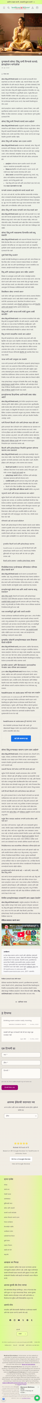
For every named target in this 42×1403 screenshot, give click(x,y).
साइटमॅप (6, 1254)
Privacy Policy (22, 1384)
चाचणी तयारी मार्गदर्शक (10, 1213)
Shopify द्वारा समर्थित (27, 1342)
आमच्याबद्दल (7, 1199)
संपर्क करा (6, 1189)
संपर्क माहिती (21, 1345)
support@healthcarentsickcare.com (14, 1383)
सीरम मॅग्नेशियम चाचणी (8, 390)
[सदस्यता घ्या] (35, 1116)
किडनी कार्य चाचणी (17, 473)
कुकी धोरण (7, 1241)
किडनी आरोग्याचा (23, 304)
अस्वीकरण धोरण (31, 967)
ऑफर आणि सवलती (9, 1208)
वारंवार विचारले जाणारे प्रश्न (11, 1217)
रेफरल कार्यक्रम (8, 1222)
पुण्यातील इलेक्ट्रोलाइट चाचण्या (26, 561)
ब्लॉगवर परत (22, 1002)
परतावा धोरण (37, 1342)
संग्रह (5, 1185)
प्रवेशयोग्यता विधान (9, 1236)
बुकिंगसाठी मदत (8, 1203)
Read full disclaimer (28, 1364)
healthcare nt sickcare (14, 1342)
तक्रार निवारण (8, 1245)
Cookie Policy (26, 1398)
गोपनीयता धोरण (8, 1345)
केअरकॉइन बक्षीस (8, 1227)
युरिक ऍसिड (13, 812)
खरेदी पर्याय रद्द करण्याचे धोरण (32, 1345)
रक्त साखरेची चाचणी (32, 630)
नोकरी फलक (7, 1194)
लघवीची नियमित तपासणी (8, 602)
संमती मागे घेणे (8, 1250)
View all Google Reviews (21, 1164)
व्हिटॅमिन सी (23, 352)
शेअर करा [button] (6, 74)
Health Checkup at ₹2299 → (27, 1389)
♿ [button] (3, 1399)
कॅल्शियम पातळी (13, 441)
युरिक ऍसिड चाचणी (7, 596)
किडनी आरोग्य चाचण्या (9, 561)
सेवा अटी (15, 1345)
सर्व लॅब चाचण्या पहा (21, 738)
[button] (4, 7)
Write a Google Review (21, 1159)
